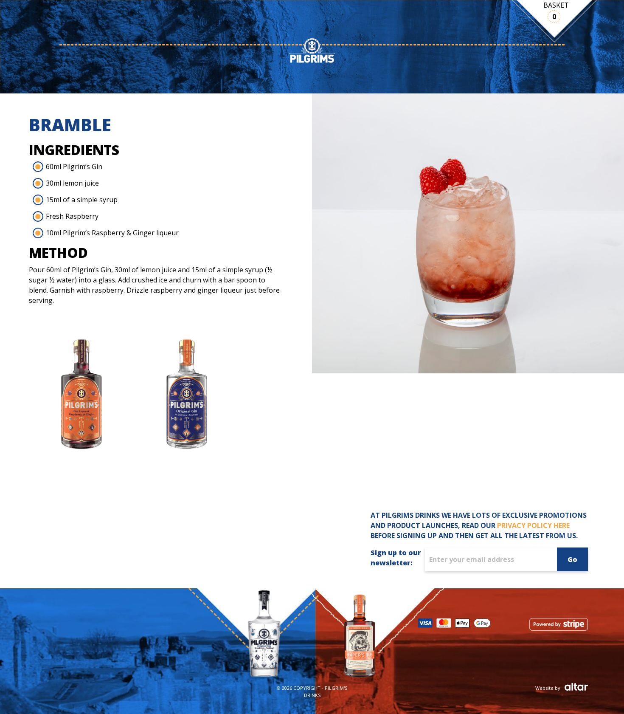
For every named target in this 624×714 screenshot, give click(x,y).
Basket (556, 5)
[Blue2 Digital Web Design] (574, 687)
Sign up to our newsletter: (396, 557)
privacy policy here (533, 525)
